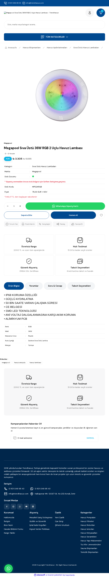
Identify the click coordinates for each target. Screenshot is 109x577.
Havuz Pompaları (88, 517)
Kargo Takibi (9, 533)
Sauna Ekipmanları (89, 548)
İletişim (7, 521)
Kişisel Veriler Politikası (40, 529)
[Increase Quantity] (21, 206)
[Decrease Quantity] (6, 206)
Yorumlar (33, 286)
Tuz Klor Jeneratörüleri (91, 544)
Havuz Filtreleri (87, 521)
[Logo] (31, 12)
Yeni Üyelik (59, 517)
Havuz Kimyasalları (89, 533)
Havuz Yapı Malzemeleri (91, 541)
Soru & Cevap (55, 286)
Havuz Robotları (88, 525)
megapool (6, 363)
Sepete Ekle (26, 215)
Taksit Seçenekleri (81, 286)
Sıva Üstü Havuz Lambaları (44, 166)
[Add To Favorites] (101, 215)
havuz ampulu (19, 363)
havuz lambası (35, 363)
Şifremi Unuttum (62, 525)
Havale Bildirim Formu (13, 529)
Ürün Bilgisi (14, 286)
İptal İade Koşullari (38, 525)
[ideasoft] (39, 575)
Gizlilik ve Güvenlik (38, 521)
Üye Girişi (59, 521)
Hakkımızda (9, 517)
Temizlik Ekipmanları (89, 552)
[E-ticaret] (54, 575)
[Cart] (101, 12)
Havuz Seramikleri (89, 537)
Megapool (36, 171)
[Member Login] (89, 12)
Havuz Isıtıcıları (87, 529)
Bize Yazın (8, 525)
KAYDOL (90, 438)
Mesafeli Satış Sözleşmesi (41, 517)
